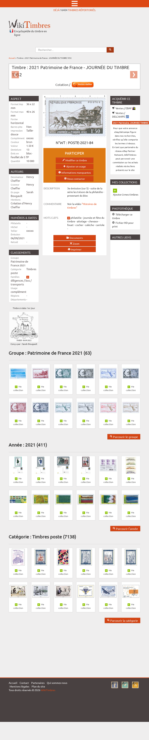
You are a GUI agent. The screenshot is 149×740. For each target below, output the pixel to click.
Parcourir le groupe (125, 436)
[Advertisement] (129, 259)
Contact (24, 682)
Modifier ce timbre (76, 160)
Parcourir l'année (126, 528)
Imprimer (75, 249)
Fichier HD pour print (123, 224)
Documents (76, 237)
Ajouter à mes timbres (125, 194)
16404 (63, 10)
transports (17, 284)
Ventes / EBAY (123, 108)
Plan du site (38, 686)
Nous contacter (76, 178)
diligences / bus (20, 280)
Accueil (12, 58)
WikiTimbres (48, 690)
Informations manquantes (76, 172)
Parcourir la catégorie (124, 620)
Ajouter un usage (76, 166)
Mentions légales (19, 686)
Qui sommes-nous (57, 682)
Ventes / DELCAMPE (119, 114)
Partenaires (38, 682)
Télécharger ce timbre (122, 216)
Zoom (75, 243)
